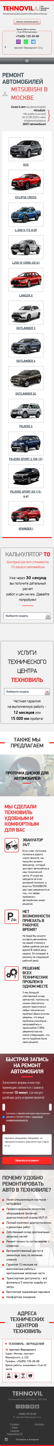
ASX (26, 165)
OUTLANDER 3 (25, 328)
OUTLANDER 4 (25, 361)
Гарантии (14, 1430)
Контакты (39, 1424)
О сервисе (14, 1424)
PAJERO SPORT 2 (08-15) (26, 459)
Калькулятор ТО (14, 1434)
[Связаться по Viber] (18, 42)
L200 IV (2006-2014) (26, 263)
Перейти (27, 775)
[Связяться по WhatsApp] (26, 42)
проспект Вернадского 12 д (28, 47)
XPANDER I (26, 529)
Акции (15, 1427)
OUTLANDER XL (25, 394)
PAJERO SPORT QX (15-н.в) (26, 494)
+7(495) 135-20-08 (27, 36)
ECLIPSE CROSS (25, 197)
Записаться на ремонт (27, 1160)
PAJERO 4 (26, 426)
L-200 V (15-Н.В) (26, 230)
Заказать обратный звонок (27, 22)
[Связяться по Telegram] (33, 42)
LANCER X (26, 296)
